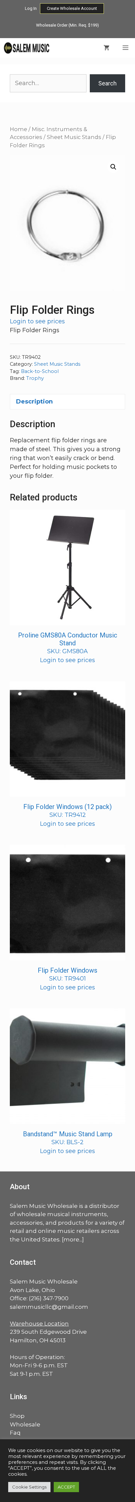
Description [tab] (34, 401)
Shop (17, 1416)
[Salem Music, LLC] (26, 48)
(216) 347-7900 (48, 1298)
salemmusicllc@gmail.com (49, 1307)
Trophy (35, 378)
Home (18, 129)
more (71, 1239)
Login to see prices (37, 321)
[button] (113, 167)
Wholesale (25, 1424)
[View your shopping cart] (106, 48)
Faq (15, 1432)
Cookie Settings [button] (29, 1487)
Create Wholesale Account (72, 8)
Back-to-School (40, 371)
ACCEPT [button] (66, 1487)
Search (107, 83)
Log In (31, 8)
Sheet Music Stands (74, 137)
